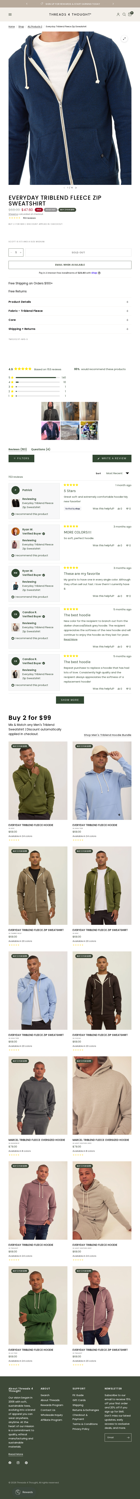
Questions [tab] (40, 450)
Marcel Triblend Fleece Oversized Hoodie (37, 1141)
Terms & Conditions (85, 1424)
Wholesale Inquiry (52, 1415)
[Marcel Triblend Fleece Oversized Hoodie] (38, 1095)
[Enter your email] (128, 1437)
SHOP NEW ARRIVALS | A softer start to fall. (70, 3)
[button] (37, 377)
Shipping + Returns (22, 329)
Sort (99, 473)
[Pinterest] (28, 1462)
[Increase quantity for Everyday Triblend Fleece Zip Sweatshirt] (20, 252)
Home (12, 26)
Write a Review (115, 459)
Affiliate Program (51, 1420)
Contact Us (48, 1410)
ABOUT (45, 1388)
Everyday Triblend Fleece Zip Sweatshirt (36, 931)
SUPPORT (79, 1388)
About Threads (50, 1400)
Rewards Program (52, 1405)
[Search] (124, 14)
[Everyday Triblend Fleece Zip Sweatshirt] (38, 885)
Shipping (13, 214)
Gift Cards (79, 1400)
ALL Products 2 (35, 26)
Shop (21, 26)
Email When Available (70, 264)
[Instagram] (20, 1462)
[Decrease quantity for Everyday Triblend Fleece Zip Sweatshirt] (11, 252)
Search (45, 1395)
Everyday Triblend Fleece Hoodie (31, 826)
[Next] (76, 188)
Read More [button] (16, 1454)
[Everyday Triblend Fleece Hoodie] (38, 780)
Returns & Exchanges (86, 1410)
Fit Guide (78, 1395)
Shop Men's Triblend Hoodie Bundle (107, 734)
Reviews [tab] (18, 450)
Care (12, 320)
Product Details (20, 302)
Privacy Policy (81, 1429)
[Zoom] (124, 38)
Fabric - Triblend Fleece (26, 311)
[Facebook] (12, 1462)
